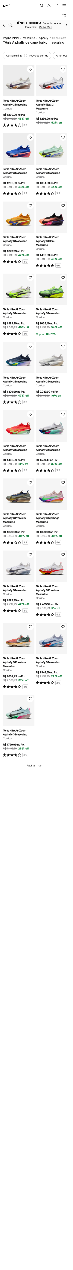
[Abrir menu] (64, 6)
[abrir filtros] (64, 15)
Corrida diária (14, 55)
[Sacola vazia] (56, 5)
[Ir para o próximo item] (66, 25)
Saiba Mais (45, 27)
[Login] (49, 6)
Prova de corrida (38, 55)
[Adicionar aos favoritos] (30, 69)
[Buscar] (41, 5)
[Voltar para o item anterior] (3, 25)
